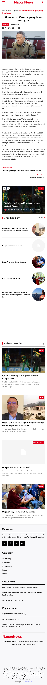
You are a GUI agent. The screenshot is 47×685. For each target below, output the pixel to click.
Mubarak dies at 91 (36, 178)
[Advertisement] (23, 318)
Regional (15, 10)
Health (41, 486)
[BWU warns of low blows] (38, 278)
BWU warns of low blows (11, 278)
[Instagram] (10, 543)
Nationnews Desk (13, 209)
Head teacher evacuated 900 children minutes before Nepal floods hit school (15, 229)
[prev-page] (4, 188)
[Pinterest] (15, 62)
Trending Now (12, 217)
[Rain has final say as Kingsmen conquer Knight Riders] (23, 200)
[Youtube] (22, 543)
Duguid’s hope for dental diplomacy (14, 262)
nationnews (15, 24)
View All (40, 217)
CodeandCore (28, 682)
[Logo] (23, 2)
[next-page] (8, 188)
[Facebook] (4, 62)
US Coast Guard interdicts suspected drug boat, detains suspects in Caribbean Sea (16, 294)
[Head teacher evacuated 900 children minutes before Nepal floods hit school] (38, 229)
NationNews (6, 10)
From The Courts (38, 442)
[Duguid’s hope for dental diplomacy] (38, 262)
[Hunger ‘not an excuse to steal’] (38, 245)
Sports (41, 189)
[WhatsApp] (21, 62)
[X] (10, 62)
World (41, 397)
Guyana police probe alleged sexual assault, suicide (22, 170)
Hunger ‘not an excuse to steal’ (12, 246)
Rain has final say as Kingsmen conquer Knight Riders (22, 204)
